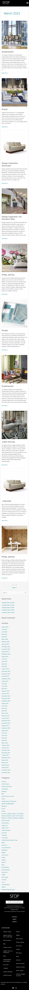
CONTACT (14, 916)
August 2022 (5, 730)
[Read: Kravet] (14, 92)
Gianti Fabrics (5, 823)
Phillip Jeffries (8, 275)
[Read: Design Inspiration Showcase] (14, 146)
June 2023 (4, 706)
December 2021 (6, 750)
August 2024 (5, 681)
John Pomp (4, 837)
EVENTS (14, 921)
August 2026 (5, 627)
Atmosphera (5, 789)
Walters (4, 887)
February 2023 (5, 715)
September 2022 (6, 728)
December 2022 (6, 720)
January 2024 (5, 693)
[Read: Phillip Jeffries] (14, 257)
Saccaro (18, 960)
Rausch (4, 862)
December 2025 (6, 646)
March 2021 (5, 762)
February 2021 (5, 765)
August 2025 (5, 656)
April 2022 (4, 740)
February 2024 (5, 691)
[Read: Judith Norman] (14, 424)
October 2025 (5, 651)
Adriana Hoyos (7, 931)
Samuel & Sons (20, 963)
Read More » (5, 73)
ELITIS (3, 808)
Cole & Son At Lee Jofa (8, 796)
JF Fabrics (4, 835)
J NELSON (6, 501)
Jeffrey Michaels (6, 830)
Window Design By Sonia (8, 889)
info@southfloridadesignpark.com (14, 906)
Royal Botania (5, 867)
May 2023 (4, 708)
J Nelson (5, 968)
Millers (18, 935)
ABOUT (14, 919)
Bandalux (4, 791)
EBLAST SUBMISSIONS (8, 803)
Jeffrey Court (5, 827)
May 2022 (4, 738)
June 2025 (4, 661)
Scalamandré (7, 52)
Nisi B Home (19, 938)
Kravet (5, 109)
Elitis (4, 956)
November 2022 (6, 723)
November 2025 (6, 649)
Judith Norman (8, 442)
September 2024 (6, 678)
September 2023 (6, 701)
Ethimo (3, 811)
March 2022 (5, 743)
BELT (3, 793)
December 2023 (6, 696)
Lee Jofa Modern (6, 847)
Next (14, 587)
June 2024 (4, 686)
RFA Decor (19, 953)
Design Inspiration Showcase (10, 164)
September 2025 (6, 654)
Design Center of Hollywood (9, 801)
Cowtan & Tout (7, 947)
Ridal (17, 956)
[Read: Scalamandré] (14, 34)
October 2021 (5, 755)
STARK (3, 874)
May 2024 (4, 688)
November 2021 (6, 752)
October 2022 (5, 725)
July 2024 (4, 683)
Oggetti (3, 852)
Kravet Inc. (4, 845)
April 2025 (4, 666)
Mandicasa (4, 850)
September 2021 (6, 757)
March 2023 (5, 713)
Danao (3, 798)
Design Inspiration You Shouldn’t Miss (12, 218)
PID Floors (19, 945)
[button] (27, 2)
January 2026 (5, 644)
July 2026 (4, 629)
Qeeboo (4, 860)
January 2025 (5, 669)
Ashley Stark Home (7, 786)
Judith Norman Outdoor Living (9, 840)
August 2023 (5, 703)
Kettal (3, 842)
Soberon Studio (20, 967)
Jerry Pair (4, 832)
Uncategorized (5, 884)
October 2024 (5, 676)
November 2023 (6, 698)
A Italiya (4, 781)
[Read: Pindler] (14, 313)
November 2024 (6, 673)
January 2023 (5, 718)
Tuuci (3, 882)
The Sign (4, 879)
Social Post (4, 872)
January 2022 (5, 747)
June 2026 (4, 631)
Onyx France (5, 855)
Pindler (5, 330)
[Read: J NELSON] (14, 484)
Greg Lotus (4, 825)
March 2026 (5, 639)
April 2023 (4, 710)
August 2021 (5, 760)
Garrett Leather (6, 820)
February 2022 (5, 745)
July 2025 (4, 659)
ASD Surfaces (5, 784)
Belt (4, 943)
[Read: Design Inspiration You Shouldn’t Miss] (14, 201)
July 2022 (4, 733)
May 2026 (4, 634)
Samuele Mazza (6, 869)
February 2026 (5, 641)
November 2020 (6, 772)
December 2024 (6, 671)
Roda (3, 864)
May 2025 (4, 664)
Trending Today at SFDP (8, 602)
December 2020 (6, 770)
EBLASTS (4, 806)
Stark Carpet (5, 877)
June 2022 (4, 735)
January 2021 (5, 767)
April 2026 (4, 636)
